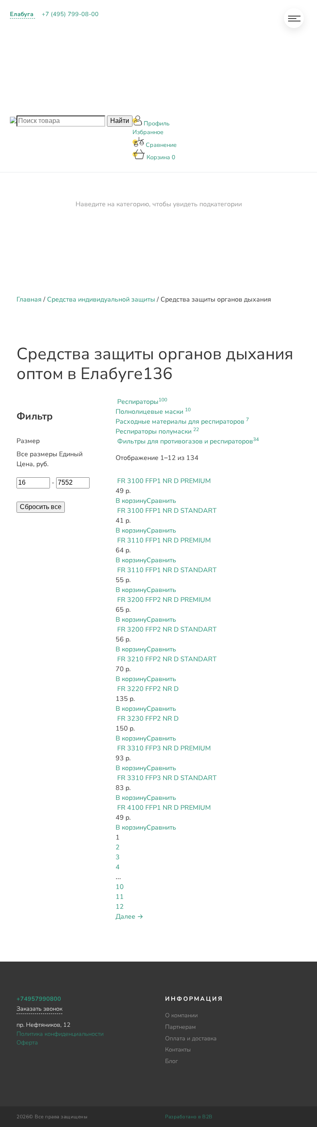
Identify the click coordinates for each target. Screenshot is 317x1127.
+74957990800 (39, 999)
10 (120, 886)
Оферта (27, 1042)
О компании (126, 20)
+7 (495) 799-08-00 (70, 14)
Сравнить (161, 500)
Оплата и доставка (138, 62)
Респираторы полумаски (157, 431)
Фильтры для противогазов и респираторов (188, 441)
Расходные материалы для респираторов (182, 421)
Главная (29, 299)
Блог (114, 104)
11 (120, 896)
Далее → (129, 916)
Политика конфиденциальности (60, 1034)
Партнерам (124, 41)
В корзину (131, 500)
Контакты (122, 83)
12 (120, 906)
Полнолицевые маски (153, 411)
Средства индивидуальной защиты (101, 299)
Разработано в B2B (189, 1116)
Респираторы (142, 401)
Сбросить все (41, 506)
